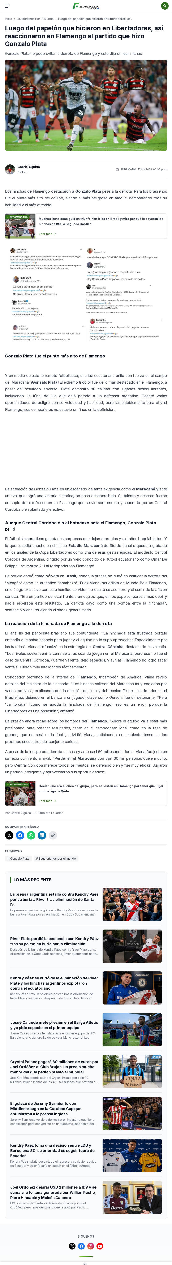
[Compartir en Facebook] (20, 835)
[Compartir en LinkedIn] (42, 835)
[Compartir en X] (9, 835)
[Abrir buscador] (165, 6)
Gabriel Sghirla (29, 167)
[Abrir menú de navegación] (7, 6)
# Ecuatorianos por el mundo (56, 858)
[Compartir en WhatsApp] (31, 835)
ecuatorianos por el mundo (35, 19)
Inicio (8, 19)
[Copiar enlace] (53, 835)
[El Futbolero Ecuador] (86, 6)
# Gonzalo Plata (18, 858)
